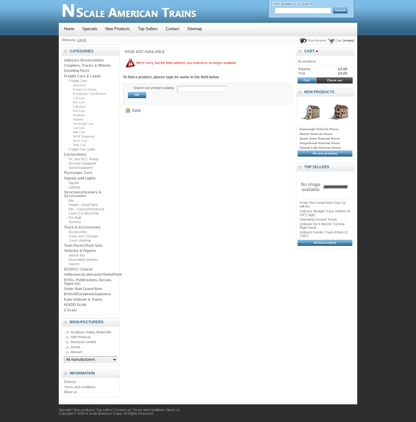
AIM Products (81, 337)
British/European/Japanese (87, 294)
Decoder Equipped (82, 163)
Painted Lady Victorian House (320, 147)
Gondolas (79, 115)
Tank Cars (79, 145)
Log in (81, 40)
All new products (324, 153)
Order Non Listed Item (83, 289)
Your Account (317, 40)
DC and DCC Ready (84, 159)
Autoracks (79, 85)
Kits (71, 200)
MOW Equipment (84, 136)
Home (69, 29)
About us (70, 392)
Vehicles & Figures (80, 251)
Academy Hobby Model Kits (91, 332)
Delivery (70, 382)
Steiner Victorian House (316, 134)
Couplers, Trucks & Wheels (87, 65)
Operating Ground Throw (318, 219)
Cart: (339, 40)
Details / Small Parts (83, 205)
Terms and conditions (80, 387)
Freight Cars (78, 81)
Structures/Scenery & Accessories (83, 194)
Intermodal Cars (83, 123)
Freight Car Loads (82, 149)
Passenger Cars (78, 173)
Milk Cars (79, 132)
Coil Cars (79, 98)
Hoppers (78, 119)
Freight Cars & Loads (82, 76)
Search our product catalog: (154, 88)
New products (319, 92)
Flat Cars (79, 110)
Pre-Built (75, 217)
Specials (89, 29)
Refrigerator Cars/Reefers (89, 93)
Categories (81, 51)
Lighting (74, 187)
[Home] (128, 110)
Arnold (75, 347)
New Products (117, 29)
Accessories (78, 232)
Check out (334, 80)
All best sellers (325, 242)
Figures (74, 264)
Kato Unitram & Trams (83, 299)
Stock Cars (80, 140)
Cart (309, 51)
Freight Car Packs (84, 89)
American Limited (83, 342)
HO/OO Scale (75, 305)
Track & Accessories (82, 227)
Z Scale (70, 310)
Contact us (123, 410)
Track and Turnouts (83, 236)
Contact (172, 29)
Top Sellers (148, 29)
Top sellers (316, 167)
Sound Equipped (81, 167)
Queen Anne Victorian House (320, 138)
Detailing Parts (77, 71)
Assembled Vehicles (83, 259)
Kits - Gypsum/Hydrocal (86, 209)
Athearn (76, 352)
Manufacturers (87, 322)
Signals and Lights (80, 178)
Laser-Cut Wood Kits (84, 213)
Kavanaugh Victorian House (319, 129)
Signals (74, 183)
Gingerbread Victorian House (320, 143)
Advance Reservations (84, 60)
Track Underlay (80, 240)
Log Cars (79, 127)
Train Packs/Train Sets (83, 245)
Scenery (75, 222)
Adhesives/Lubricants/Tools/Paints (94, 274)
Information (82, 373)
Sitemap (194, 29)
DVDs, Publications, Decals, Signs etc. (88, 282)
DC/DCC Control (78, 269)
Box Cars (79, 102)
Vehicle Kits (77, 255)
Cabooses (79, 106)
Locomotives (75, 154)
